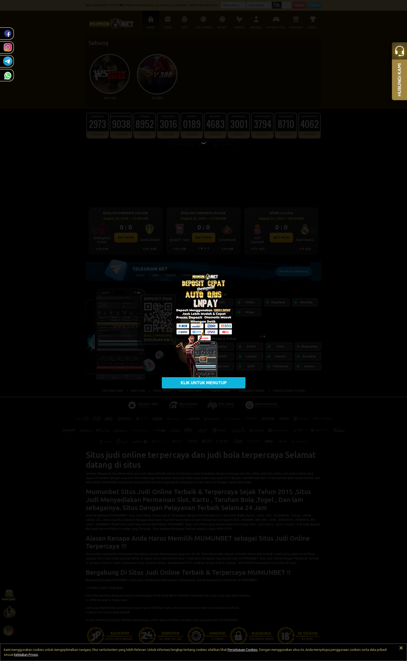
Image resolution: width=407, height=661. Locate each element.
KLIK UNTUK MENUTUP (204, 382)
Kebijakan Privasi (26, 655)
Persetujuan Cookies (243, 650)
